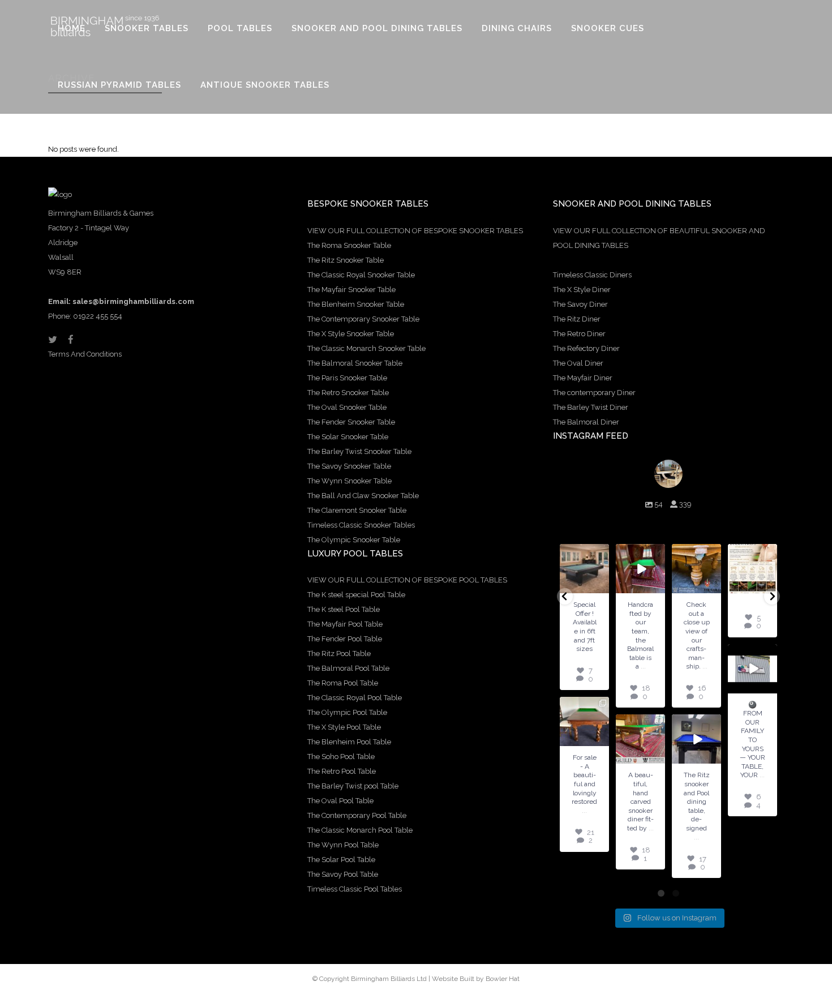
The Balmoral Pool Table (348, 668)
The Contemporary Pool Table (356, 815)
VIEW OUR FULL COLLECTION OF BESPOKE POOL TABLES (407, 580)
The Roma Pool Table (342, 683)
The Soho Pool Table (341, 756)
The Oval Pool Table (340, 800)
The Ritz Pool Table (339, 653)
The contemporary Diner (594, 392)
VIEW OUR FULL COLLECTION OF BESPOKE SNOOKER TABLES (415, 230)
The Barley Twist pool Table (352, 786)
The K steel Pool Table (343, 609)
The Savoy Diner (580, 304)
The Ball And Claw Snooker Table (363, 495)
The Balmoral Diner (586, 422)
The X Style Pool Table (344, 727)
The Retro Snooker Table (348, 392)
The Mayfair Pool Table (345, 624)
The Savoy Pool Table (342, 874)
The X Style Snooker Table (350, 333)
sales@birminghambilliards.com (133, 301)
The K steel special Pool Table (356, 594)
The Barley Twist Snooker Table (359, 451)
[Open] (589, 568)
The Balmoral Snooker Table (354, 363)
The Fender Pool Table (344, 639)
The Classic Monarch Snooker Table (366, 348)
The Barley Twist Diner (590, 407)
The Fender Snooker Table (351, 422)
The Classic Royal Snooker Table (361, 275)
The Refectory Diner (586, 348)
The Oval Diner (578, 363)
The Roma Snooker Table (349, 245)
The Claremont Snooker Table (356, 510)
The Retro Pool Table (341, 771)
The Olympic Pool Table (347, 712)
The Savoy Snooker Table (349, 466)
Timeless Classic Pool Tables (354, 889)
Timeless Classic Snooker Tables (361, 525)
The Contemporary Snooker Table (363, 319)
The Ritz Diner (577, 319)
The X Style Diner (582, 289)
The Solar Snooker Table (347, 436)
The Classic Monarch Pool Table (360, 830)
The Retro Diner (579, 333)
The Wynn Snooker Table (349, 481)
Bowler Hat (503, 979)
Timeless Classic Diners (592, 275)
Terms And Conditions (85, 354)
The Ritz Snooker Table (345, 260)
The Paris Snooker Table (347, 378)
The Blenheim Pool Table (349, 742)
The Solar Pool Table (341, 859)
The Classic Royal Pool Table (354, 697)
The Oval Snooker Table (347, 407)
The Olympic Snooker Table (353, 539)
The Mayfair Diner (582, 378)
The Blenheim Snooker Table (355, 304)
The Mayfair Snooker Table (351, 289)
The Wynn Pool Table (343, 845)
